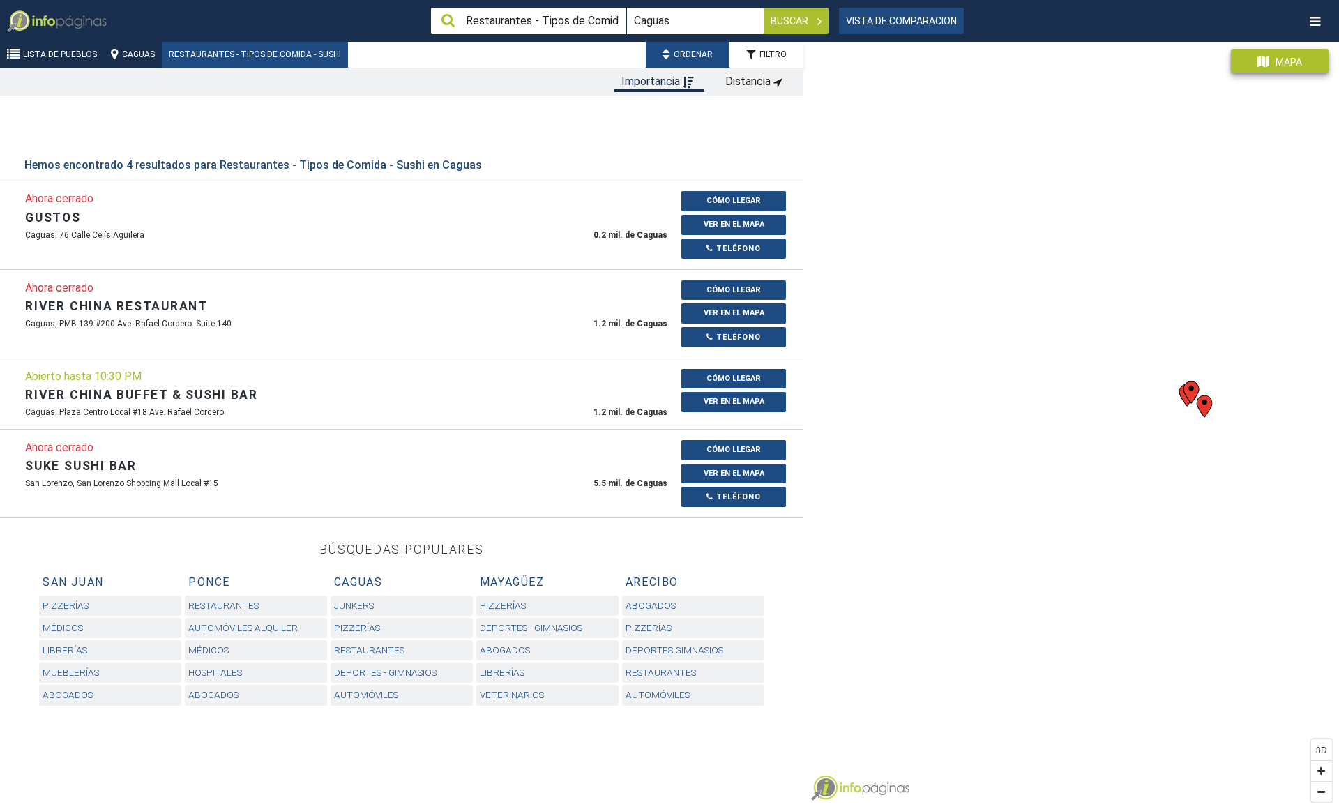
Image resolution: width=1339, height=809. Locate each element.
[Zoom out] (1321, 791)
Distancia (749, 81)
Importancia (652, 81)
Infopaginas (824, 788)
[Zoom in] (1321, 770)
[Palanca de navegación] (1314, 21)
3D (1321, 749)
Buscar (790, 21)
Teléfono (737, 248)
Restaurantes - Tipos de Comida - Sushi (255, 54)
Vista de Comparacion (901, 21)
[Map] (1071, 420)
